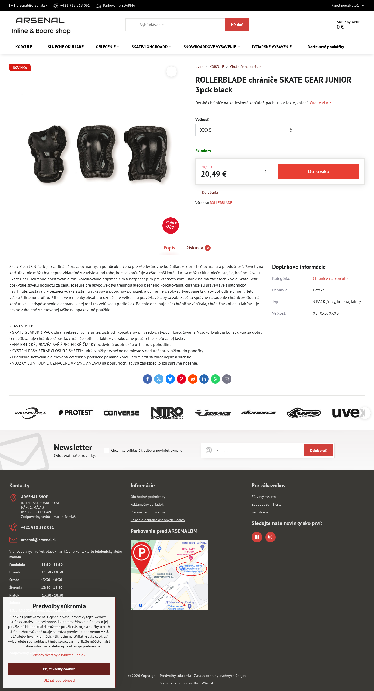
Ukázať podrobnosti (59, 680)
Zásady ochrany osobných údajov (220, 675)
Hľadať (237, 24)
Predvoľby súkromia (175, 675)
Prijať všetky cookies (59, 669)
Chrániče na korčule (330, 278)
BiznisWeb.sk (204, 683)
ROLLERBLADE (221, 202)
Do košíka (318, 171)
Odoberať (318, 450)
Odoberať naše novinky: (75, 455)
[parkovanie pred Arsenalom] (169, 609)
